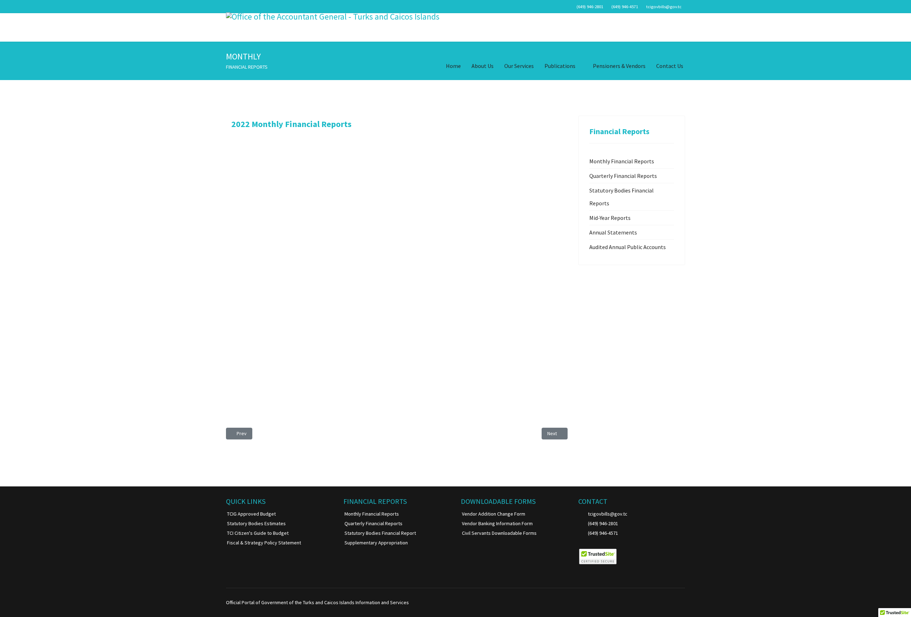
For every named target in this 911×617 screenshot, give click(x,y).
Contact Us (669, 65)
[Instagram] (672, 602)
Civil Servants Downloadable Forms (499, 533)
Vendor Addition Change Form (493, 514)
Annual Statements (613, 232)
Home (453, 65)
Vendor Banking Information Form (497, 523)
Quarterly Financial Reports (623, 175)
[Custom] (683, 602)
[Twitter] (661, 602)
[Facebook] (650, 602)
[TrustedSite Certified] (597, 556)
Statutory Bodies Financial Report (380, 533)
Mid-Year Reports (610, 217)
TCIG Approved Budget (251, 514)
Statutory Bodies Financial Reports (621, 197)
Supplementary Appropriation (376, 542)
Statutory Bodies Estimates (256, 523)
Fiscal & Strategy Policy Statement (264, 542)
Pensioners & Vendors (619, 65)
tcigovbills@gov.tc (663, 6)
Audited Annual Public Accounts (627, 247)
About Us (483, 65)
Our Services (519, 65)
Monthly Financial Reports (621, 161)
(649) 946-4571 (624, 6)
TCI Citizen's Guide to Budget (258, 533)
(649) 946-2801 (589, 6)
